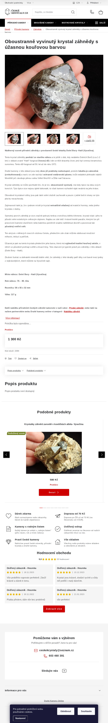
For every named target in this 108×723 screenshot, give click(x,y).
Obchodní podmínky (14, 3)
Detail (52, 492)
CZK (78, 3)
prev (6, 455)
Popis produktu (14, 371)
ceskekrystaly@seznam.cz (56, 650)
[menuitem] (18, 23)
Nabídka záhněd (72, 311)
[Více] (100, 23)
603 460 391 (92, 12)
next (102, 455)
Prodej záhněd (76, 308)
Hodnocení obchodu (54, 553)
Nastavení (20, 718)
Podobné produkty (35, 371)
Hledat (73, 12)
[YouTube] (64, 671)
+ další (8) (89, 141)
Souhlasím (86, 711)
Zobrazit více (54, 609)
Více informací (13, 318)
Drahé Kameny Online (54, 701)
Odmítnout (65, 711)
